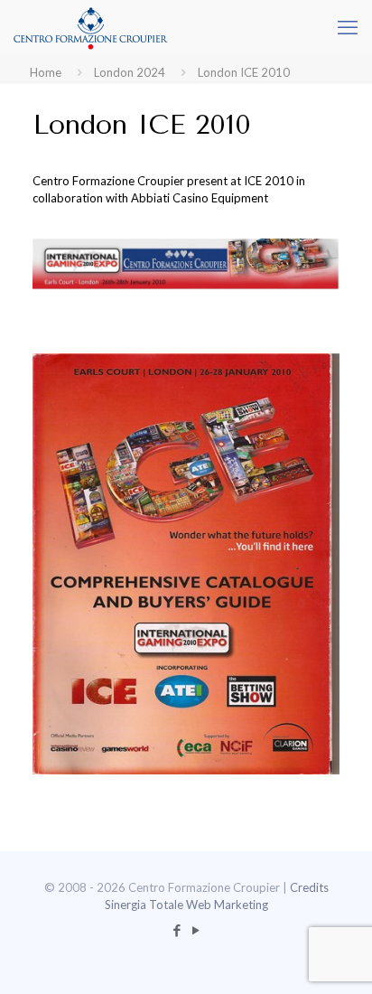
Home (45, 72)
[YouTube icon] (195, 930)
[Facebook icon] (176, 930)
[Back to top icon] (335, 957)
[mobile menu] (347, 27)
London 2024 (129, 72)
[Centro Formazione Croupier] (90, 27)
